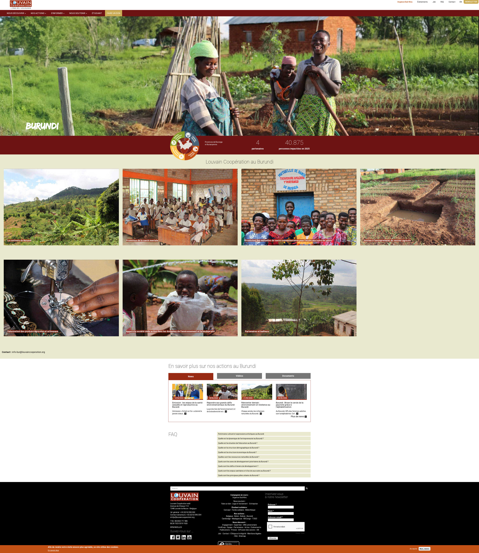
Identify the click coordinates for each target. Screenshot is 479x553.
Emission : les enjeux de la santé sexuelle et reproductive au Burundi (187, 404)
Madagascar (237, 519)
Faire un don (113, 13)
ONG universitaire (250, 525)
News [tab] (191, 376)
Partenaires (238, 527)
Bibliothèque (250, 510)
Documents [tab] (288, 376)
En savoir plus (53, 550)
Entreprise (253, 504)
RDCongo (247, 519)
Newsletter (471, 2)
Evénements (256, 527)
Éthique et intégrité (238, 534)
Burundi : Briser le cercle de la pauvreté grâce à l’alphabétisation (289, 404)
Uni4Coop (222, 527)
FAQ (442, 2)
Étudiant (97, 13)
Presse (234, 530)
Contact (452, 2)
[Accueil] (21, 4)
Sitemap (242, 536)
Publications (225, 530)
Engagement (227, 525)
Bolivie (242, 516)
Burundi (250, 516)
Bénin (236, 516)
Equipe (229, 527)
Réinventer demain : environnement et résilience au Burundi (255, 404)
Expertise (238, 525)
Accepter (413, 549)
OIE (258, 530)
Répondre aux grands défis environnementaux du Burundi (221, 403)
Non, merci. (424, 549)
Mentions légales (254, 534)
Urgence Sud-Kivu (404, 2)
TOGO (254, 519)
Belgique (229, 516)
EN (461, 2)
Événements (422, 2)
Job (434, 2)
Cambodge (226, 519)
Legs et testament (240, 504)
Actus (247, 527)
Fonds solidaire (238, 510)
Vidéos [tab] (239, 376)
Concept (227, 510)
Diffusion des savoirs (246, 530)
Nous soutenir (239, 501)
